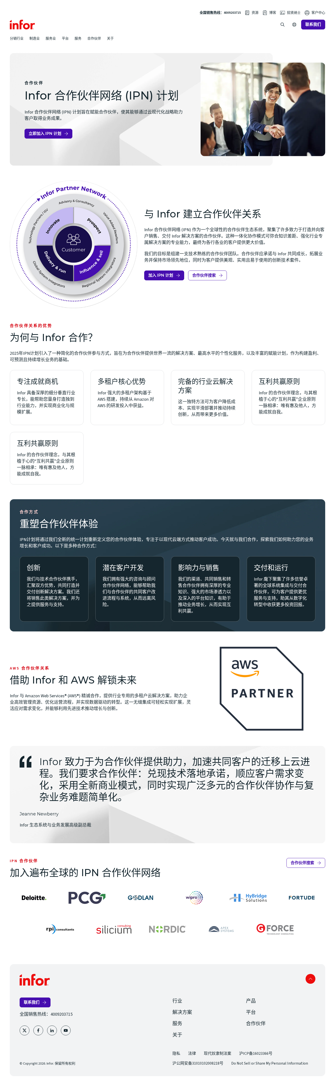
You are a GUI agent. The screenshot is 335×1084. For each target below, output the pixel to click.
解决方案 (182, 1012)
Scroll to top (310, 979)
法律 (192, 1053)
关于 (110, 38)
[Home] (22, 24)
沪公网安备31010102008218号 (197, 1063)
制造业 (34, 38)
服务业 (51, 38)
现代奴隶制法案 (217, 1053)
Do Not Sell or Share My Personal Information (269, 1063)
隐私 (176, 1053)
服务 (78, 38)
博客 (272, 12)
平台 (65, 38)
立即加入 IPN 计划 (47, 135)
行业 (177, 1001)
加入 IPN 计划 (164, 276)
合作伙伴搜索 (208, 276)
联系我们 (313, 24)
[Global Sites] (294, 24)
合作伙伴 (94, 38)
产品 (251, 1001)
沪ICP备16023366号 (255, 1053)
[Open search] (282, 24)
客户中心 (318, 12)
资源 (255, 12)
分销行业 (17, 38)
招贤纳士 (294, 12)
